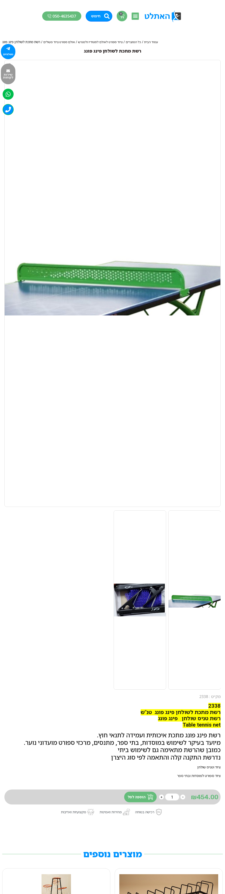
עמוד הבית (151, 42)
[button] (135, 16)
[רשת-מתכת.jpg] (112, 283)
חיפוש (95, 16)
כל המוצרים (133, 42)
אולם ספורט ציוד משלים (59, 42)
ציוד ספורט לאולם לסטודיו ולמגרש (100, 42)
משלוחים (8, 54)
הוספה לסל (136, 797)
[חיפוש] (107, 16)
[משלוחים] (8, 48)
